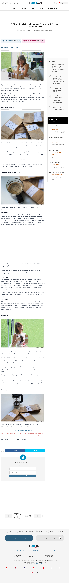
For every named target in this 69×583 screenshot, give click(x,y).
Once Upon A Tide (53, 125)
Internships (29, 550)
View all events (52, 121)
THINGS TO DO (23, 8)
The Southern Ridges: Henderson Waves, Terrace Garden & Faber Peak (58, 89)
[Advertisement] (23, 497)
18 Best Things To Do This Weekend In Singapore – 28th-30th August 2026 (58, 108)
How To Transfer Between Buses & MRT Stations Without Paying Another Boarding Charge (59, 99)
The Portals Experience (54, 162)
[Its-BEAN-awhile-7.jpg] (22, 66)
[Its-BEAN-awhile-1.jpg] (22, 407)
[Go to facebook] (5, 3)
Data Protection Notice (48, 550)
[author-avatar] (18, 30)
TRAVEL (13, 8)
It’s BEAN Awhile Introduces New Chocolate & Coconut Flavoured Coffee (34, 25)
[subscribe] (60, 538)
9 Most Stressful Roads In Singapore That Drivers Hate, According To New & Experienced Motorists (58, 68)
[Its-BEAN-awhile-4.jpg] (22, 333)
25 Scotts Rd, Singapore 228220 (58, 167)
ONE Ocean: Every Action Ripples (56, 172)
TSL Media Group (40, 563)
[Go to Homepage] (35, 3)
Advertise (11, 550)
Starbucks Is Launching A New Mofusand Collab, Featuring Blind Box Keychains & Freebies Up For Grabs (58, 79)
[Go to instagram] (11, 3)
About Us (17, 550)
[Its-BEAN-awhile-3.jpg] (22, 190)
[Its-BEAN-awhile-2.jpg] (22, 125)
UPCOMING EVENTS (52, 8)
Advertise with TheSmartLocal (19, 538)
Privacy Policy (57, 550)
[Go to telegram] (8, 3)
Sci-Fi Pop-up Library (54, 150)
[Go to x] (2, 3)
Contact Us (22, 550)
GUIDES (41, 8)
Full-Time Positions (37, 550)
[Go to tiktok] (18, 3)
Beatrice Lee (22, 30)
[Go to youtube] (14, 3)
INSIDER (33, 8)
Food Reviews (36, 30)
